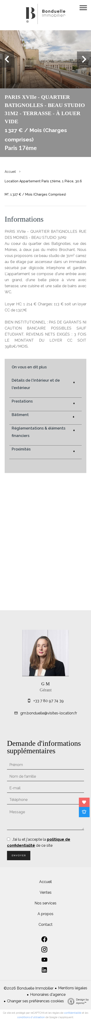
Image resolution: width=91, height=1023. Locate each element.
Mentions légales (72, 988)
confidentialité (72, 1012)
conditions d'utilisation (31, 1017)
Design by (82, 1001)
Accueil (10, 171)
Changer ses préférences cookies (35, 1001)
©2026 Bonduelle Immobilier (28, 988)
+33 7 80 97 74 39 (48, 701)
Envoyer (19, 855)
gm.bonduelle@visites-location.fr (48, 713)
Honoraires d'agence (48, 994)
